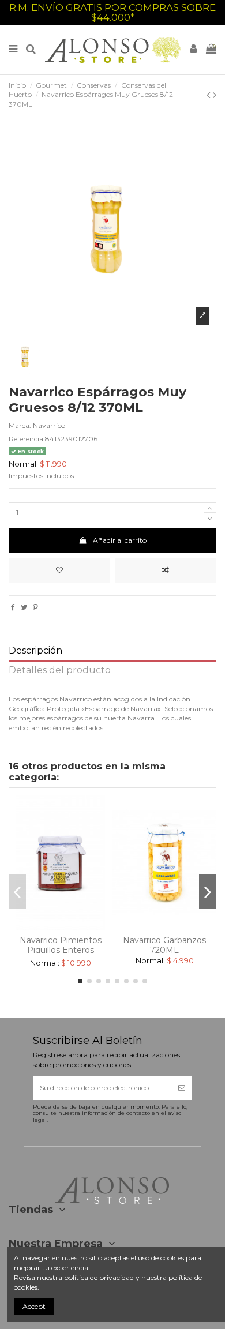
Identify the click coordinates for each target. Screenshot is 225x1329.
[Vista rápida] (74, 926)
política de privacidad (99, 1277)
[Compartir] (13, 607)
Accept (34, 1306)
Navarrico (49, 425)
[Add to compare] (165, 570)
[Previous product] (210, 95)
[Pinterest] (35, 607)
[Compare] (61, 926)
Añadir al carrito (120, 540)
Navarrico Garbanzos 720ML (164, 945)
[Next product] (214, 95)
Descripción (35, 651)
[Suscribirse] (181, 1088)
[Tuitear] (24, 607)
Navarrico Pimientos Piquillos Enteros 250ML (61, 950)
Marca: (20, 425)
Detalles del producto (60, 670)
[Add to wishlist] (59, 570)
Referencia (26, 438)
